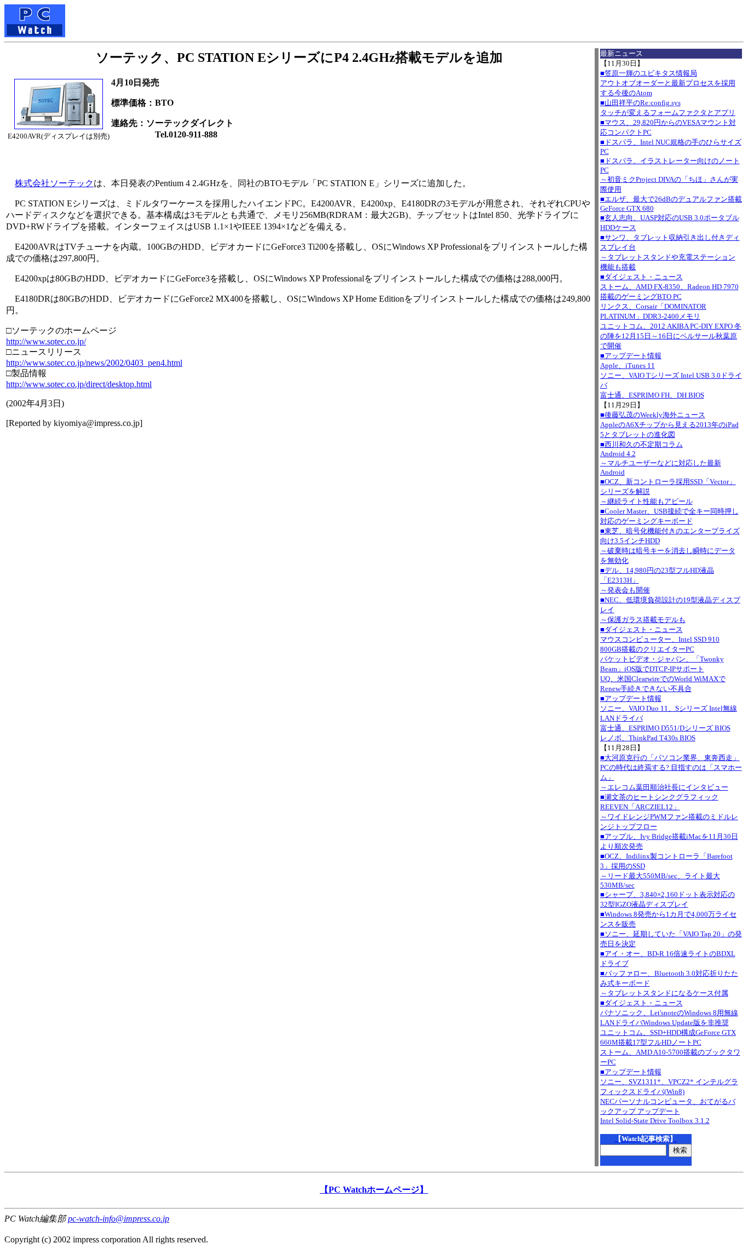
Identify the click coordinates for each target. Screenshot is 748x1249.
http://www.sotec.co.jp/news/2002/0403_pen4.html (94, 362)
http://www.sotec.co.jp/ (46, 341)
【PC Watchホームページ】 (374, 1189)
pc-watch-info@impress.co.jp (118, 1218)
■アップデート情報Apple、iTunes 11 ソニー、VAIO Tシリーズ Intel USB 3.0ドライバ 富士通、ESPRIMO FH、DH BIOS (671, 375)
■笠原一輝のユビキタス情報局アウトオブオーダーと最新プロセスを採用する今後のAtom (667, 83)
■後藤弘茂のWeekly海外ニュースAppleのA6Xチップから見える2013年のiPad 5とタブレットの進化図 (669, 425)
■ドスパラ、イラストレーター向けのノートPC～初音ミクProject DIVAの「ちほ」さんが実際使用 (670, 175)
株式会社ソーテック (54, 183)
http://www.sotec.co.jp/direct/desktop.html (79, 384)
